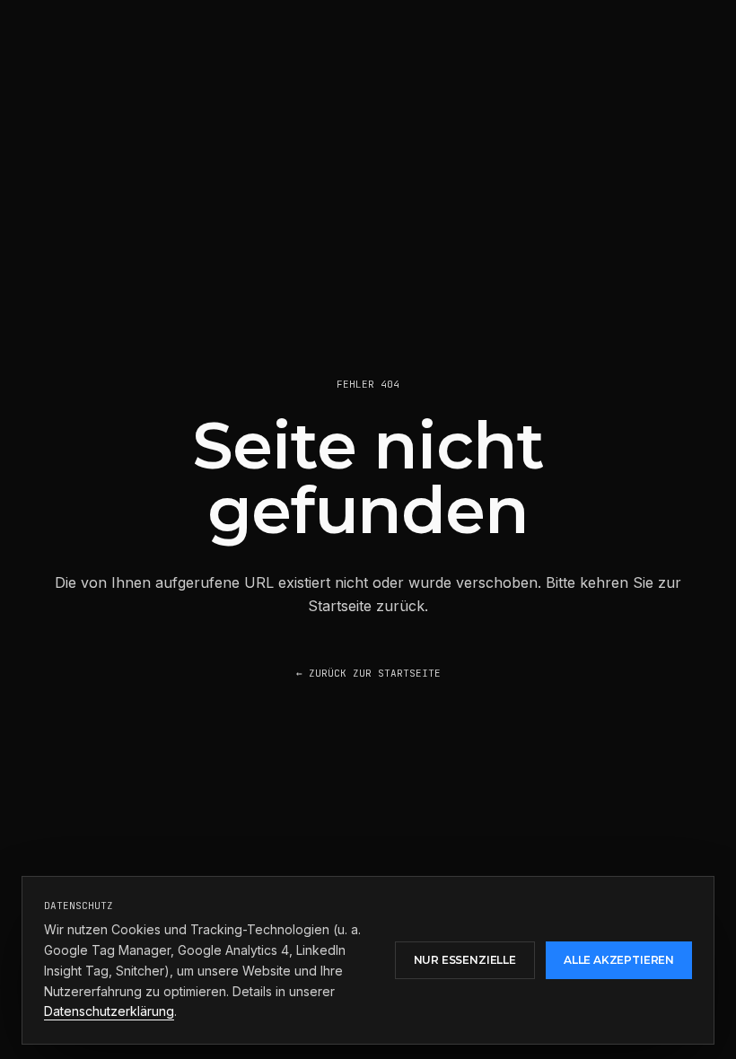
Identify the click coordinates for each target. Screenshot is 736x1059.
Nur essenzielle (465, 960)
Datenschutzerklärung (109, 1011)
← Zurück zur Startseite (368, 673)
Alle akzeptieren (619, 960)
